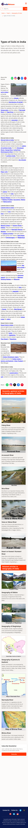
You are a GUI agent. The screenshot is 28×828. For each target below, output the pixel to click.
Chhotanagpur (10, 237)
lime (2, 214)
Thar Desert (4, 339)
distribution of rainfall (16, 102)
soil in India (4, 92)
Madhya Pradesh (7, 200)
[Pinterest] (10, 814)
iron (9, 212)
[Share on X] (19, 78)
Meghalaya (21, 237)
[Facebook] (20, 810)
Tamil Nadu (20, 235)
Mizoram (16, 279)
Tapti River (10, 112)
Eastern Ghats (17, 225)
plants (5, 192)
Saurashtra (16, 200)
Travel (8, 13)
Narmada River (7, 700)
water (10, 333)
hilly (12, 194)
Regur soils (4, 172)
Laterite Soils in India (7, 208)
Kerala (4, 309)
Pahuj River (6, 425)
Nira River (5, 488)
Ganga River (9, 150)
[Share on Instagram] (15, 78)
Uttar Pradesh (18, 361)
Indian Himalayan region (11, 357)
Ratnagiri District (17, 229)
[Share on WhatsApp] (12, 78)
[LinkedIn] (14, 814)
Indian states (17, 359)
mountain (14, 120)
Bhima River (6, 733)
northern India (10, 156)
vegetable (15, 291)
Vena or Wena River (9, 522)
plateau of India (8, 233)
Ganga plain (4, 110)
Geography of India (17, 13)
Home (3, 13)
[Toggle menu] (26, 3)
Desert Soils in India (7, 325)
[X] (24, 810)
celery (8, 319)
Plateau (8, 279)
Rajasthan (13, 339)
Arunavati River (8, 455)
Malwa (23, 200)
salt (2, 377)
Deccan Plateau (5, 198)
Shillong (3, 279)
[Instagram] (17, 814)
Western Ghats (5, 225)
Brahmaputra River (7, 152)
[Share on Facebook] (22, 78)
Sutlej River (17, 150)
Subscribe (14, 754)
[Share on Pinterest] (25, 78)
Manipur (20, 277)
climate (16, 98)
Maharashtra (7, 202)
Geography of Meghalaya (11, 626)
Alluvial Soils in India (7, 140)
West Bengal (18, 309)
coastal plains (13, 373)
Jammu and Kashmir (7, 361)
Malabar (3, 231)
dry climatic (22, 160)
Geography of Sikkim (10, 592)
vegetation (12, 335)
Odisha (3, 227)
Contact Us (6, 810)
